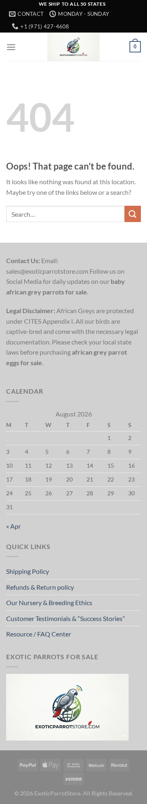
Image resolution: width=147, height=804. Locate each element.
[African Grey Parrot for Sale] (73, 47)
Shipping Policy (27, 571)
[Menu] (11, 47)
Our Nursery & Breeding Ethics (49, 602)
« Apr (13, 526)
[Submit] (133, 214)
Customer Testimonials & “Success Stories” (65, 618)
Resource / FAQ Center (38, 634)
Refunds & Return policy (40, 587)
